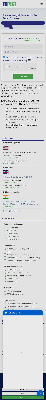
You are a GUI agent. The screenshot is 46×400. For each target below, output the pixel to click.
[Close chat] (40, 393)
